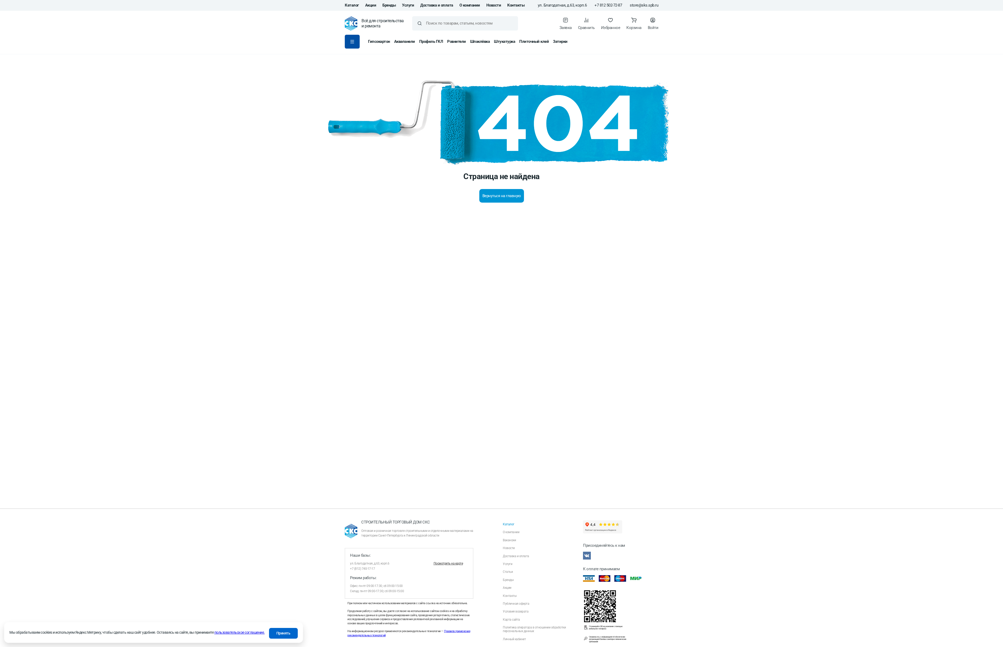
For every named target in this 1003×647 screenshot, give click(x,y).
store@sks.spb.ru (644, 5)
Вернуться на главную (501, 195)
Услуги (408, 5)
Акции (370, 5)
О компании (469, 5)
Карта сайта (511, 619)
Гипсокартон (379, 41)
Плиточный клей (534, 41)
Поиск (419, 23)
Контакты (515, 5)
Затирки (560, 41)
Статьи (508, 572)
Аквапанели (404, 41)
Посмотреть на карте (448, 563)
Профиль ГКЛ (431, 41)
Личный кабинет (514, 639)
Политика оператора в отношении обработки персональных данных (534, 629)
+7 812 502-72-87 (608, 5)
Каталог (352, 5)
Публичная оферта (516, 603)
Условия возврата (515, 611)
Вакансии (509, 540)
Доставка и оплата (436, 5)
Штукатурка (504, 41)
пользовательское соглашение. (239, 632)
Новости (493, 5)
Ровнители (456, 41)
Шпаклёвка (480, 41)
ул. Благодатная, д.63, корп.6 (562, 5)
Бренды (389, 5)
